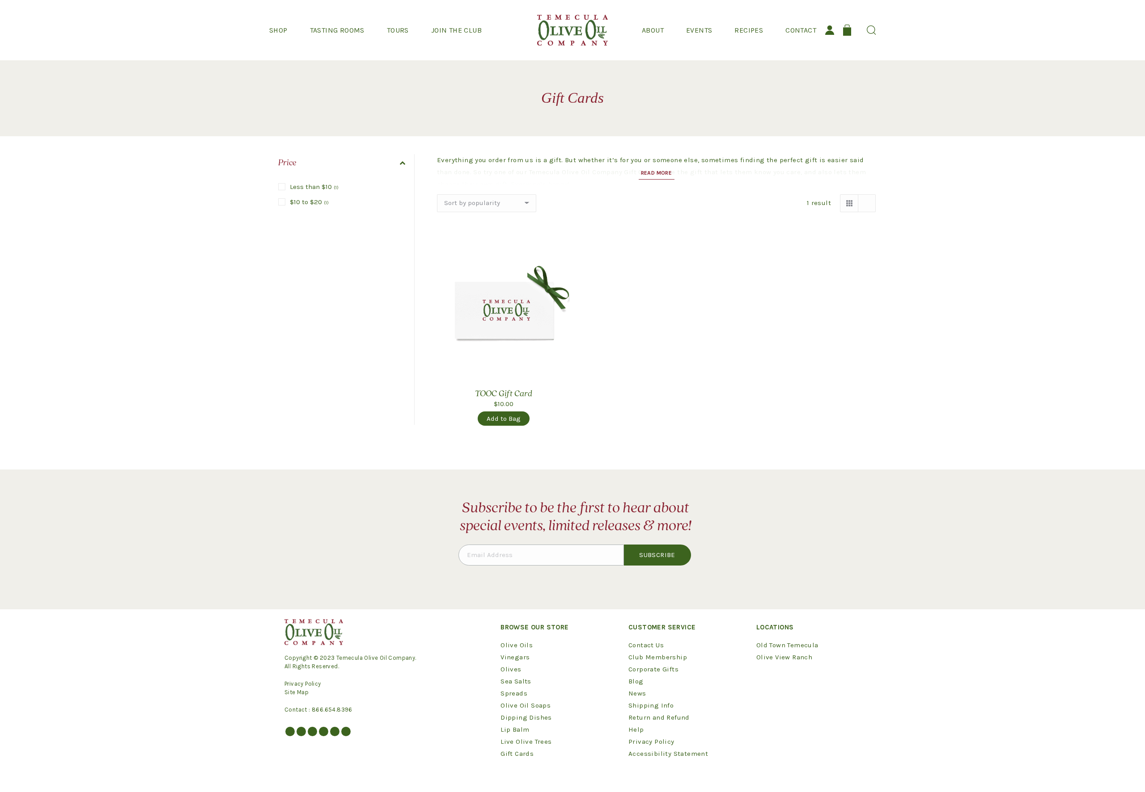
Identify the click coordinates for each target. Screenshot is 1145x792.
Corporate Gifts (653, 669)
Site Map (296, 692)
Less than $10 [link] (314, 187)
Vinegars (515, 657)
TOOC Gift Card (503, 394)
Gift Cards (517, 754)
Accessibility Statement (668, 754)
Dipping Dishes (526, 717)
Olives (510, 669)
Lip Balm (514, 729)
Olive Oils (516, 645)
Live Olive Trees (525, 742)
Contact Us (646, 645)
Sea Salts (515, 681)
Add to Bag (504, 419)
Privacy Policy (302, 683)
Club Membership (657, 657)
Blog (636, 681)
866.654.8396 (332, 709)
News (637, 693)
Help (636, 729)
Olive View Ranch (784, 657)
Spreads (513, 693)
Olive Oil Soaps (525, 705)
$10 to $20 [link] (309, 202)
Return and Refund (659, 717)
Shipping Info (651, 705)
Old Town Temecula (787, 645)
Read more (656, 173)
